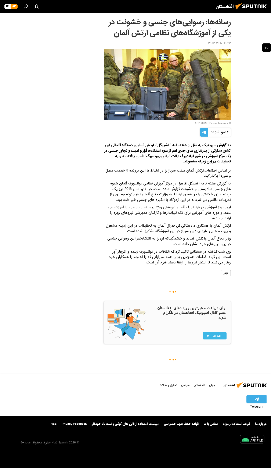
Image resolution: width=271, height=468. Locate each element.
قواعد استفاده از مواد (236, 424)
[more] (266, 47)
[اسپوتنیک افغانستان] (252, 11)
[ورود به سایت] (36, 6)
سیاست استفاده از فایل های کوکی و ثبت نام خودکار (125, 424)
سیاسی (185, 385)
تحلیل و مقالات (168, 385)
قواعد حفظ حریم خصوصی (181, 424)
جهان (226, 273)
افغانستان (199, 385)
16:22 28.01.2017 (219, 44)
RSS (54, 424)
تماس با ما (211, 424)
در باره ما (261, 424)
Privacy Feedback (74, 424)
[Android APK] (252, 440)
